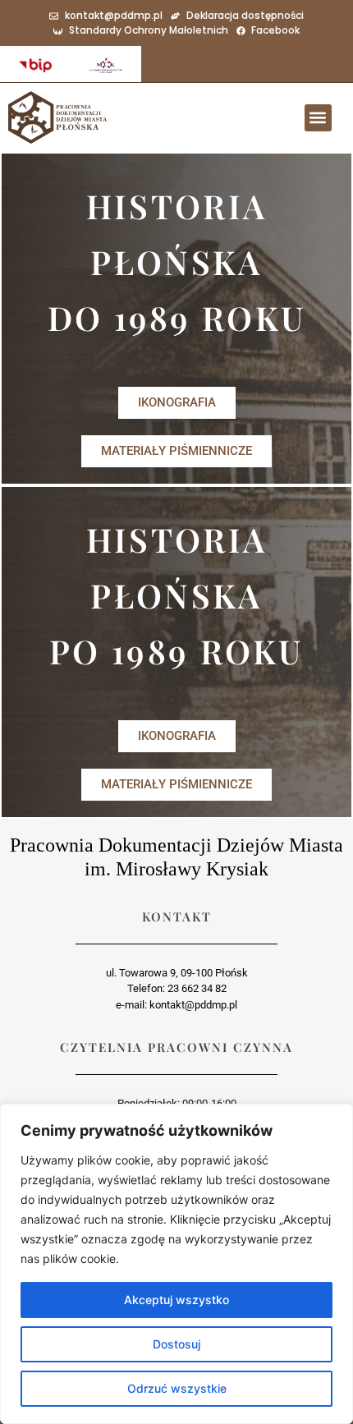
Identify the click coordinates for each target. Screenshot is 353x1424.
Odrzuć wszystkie (177, 1388)
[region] (176, 1264)
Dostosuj (176, 1344)
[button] (318, 117)
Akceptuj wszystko (176, 1300)
